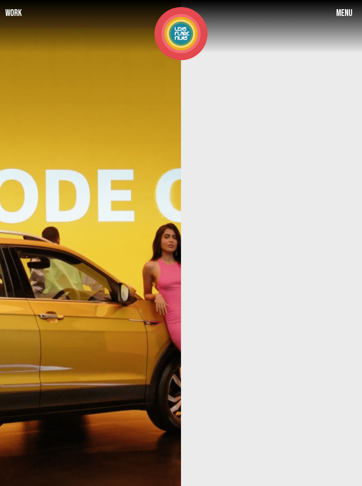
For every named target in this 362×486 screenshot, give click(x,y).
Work (13, 13)
